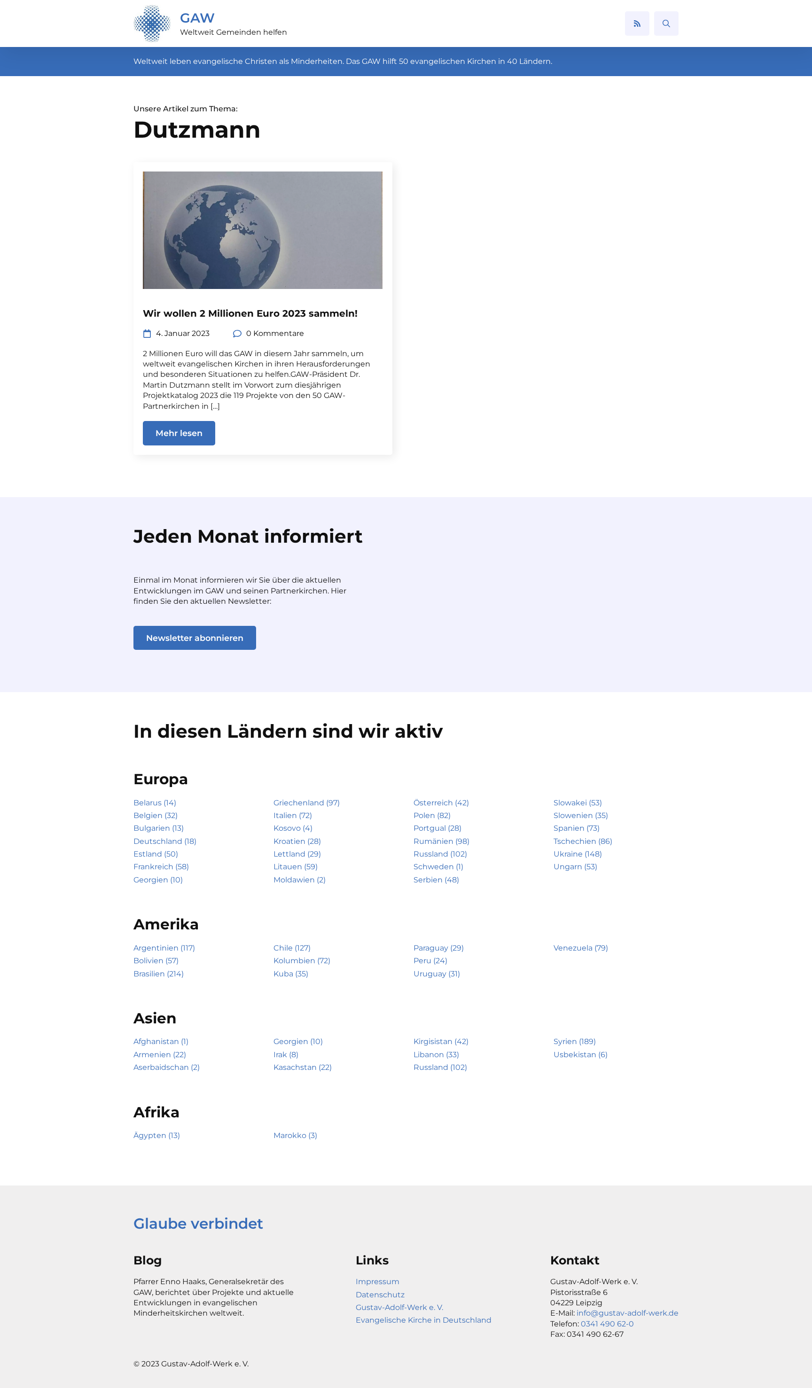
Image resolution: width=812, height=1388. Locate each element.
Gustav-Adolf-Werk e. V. (399, 1307)
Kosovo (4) (292, 828)
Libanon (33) (436, 1054)
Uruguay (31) (437, 973)
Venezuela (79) (581, 948)
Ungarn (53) (575, 866)
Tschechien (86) (583, 841)
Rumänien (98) (441, 841)
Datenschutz (380, 1294)
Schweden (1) (438, 866)
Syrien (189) (575, 1041)
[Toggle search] (666, 23)
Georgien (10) (158, 879)
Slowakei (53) (578, 802)
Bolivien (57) (156, 960)
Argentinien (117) (164, 948)
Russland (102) (440, 854)
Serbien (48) (436, 879)
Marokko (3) (295, 1135)
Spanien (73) (577, 828)
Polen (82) (432, 815)
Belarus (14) (154, 802)
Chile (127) (292, 948)
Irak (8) (285, 1054)
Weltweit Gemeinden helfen (233, 32)
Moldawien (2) (299, 879)
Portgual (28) (437, 828)
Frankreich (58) (161, 866)
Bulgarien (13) (158, 828)
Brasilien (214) (158, 973)
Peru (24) (430, 960)
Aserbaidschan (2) (166, 1067)
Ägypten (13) (156, 1135)
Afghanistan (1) (160, 1041)
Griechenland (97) (306, 802)
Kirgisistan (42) (441, 1041)
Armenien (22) (159, 1054)
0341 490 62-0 (607, 1323)
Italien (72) (292, 815)
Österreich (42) (441, 802)
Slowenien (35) (581, 815)
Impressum (377, 1281)
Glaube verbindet (198, 1223)
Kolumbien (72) (301, 960)
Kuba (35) (290, 973)
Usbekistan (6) (581, 1054)
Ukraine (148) (578, 854)
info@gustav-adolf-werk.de (628, 1313)
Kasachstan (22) (302, 1067)
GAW (197, 18)
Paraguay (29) (439, 948)
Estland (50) (155, 854)
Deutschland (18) (164, 841)
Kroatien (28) (297, 841)
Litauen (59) (295, 866)
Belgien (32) (155, 815)
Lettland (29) (297, 854)
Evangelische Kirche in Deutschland (424, 1320)
